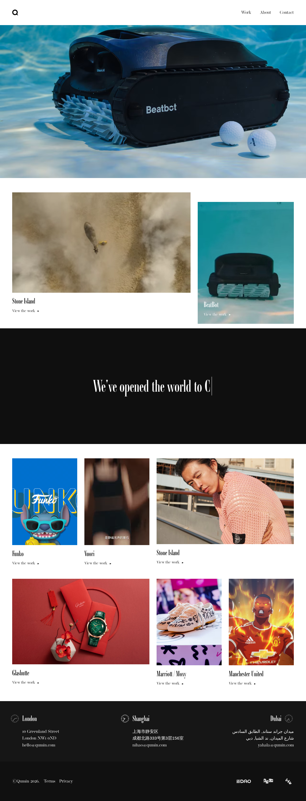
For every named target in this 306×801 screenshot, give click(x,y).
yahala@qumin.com (276, 745)
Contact (287, 12)
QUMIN (15, 13)
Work (246, 12)
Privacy (66, 781)
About (265, 12)
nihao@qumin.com (149, 745)
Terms (49, 781)
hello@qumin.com (38, 745)
